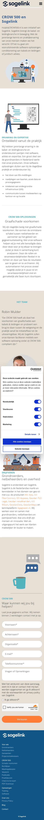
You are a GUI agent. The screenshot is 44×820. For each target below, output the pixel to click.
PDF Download (8, 784)
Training (5, 791)
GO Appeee (22, 498)
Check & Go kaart (9, 781)
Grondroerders (7, 747)
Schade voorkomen (9, 763)
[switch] (37, 409)
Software (5, 794)
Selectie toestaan (22, 449)
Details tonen (30, 434)
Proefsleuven (7, 778)
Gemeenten (6, 753)
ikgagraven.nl (23, 507)
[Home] (16, 3)
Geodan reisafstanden (19, 501)
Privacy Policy (7, 801)
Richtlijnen (6, 766)
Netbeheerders (8, 750)
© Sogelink (22, 816)
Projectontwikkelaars (10, 756)
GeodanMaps (30, 504)
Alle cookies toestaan (22, 442)
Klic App (29, 494)
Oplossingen (7, 788)
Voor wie (5, 744)
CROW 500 (6, 760)
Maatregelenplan (8, 769)
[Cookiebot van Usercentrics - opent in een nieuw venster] (31, 369)
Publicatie (6, 775)
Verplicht (5, 772)
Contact (5, 809)
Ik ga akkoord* (12, 699)
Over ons (5, 798)
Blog (3, 805)
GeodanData (15, 504)
